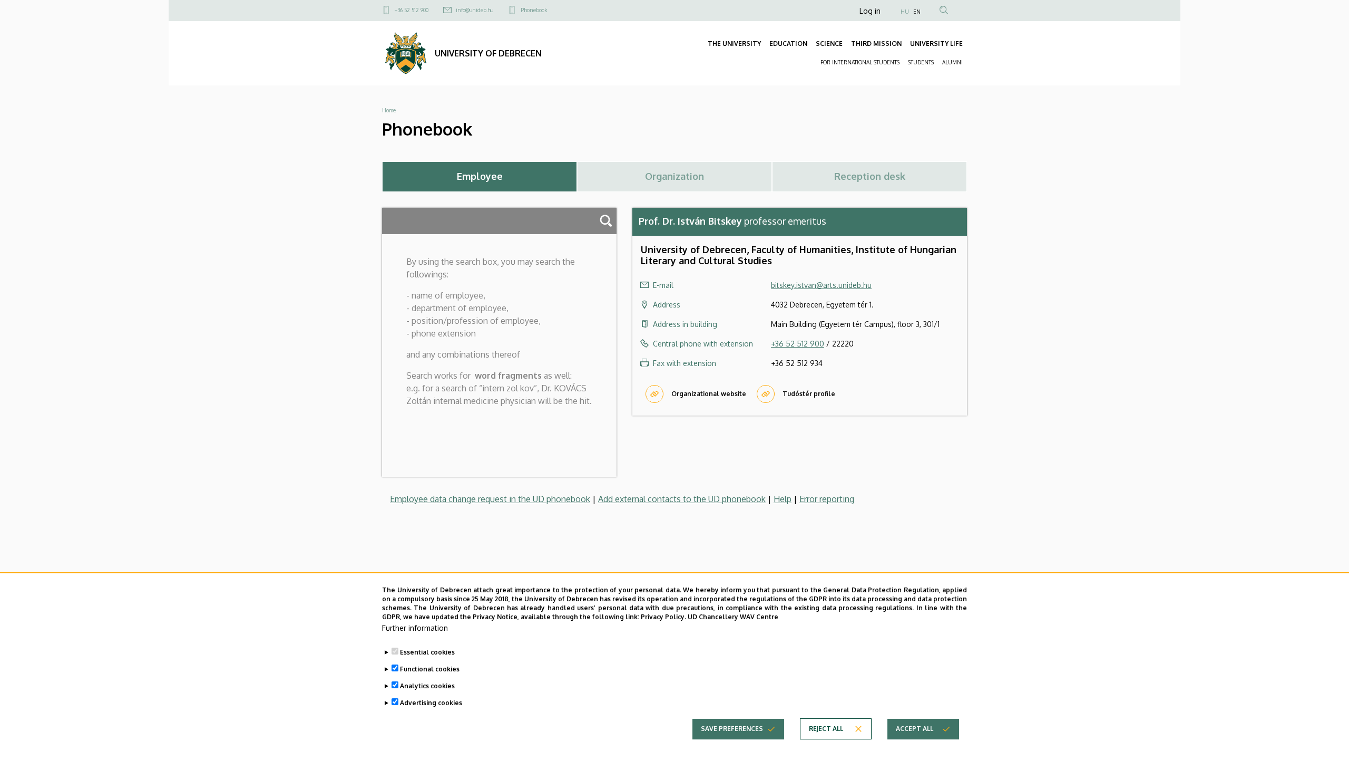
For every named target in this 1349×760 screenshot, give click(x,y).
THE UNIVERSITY (734, 43)
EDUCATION (788, 43)
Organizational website (708, 394)
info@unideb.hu (474, 10)
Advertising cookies (431, 702)
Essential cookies (427, 652)
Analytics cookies (427, 685)
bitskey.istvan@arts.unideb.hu (821, 285)
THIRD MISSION (876, 43)
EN (917, 11)
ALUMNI (952, 62)
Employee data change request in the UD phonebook (490, 499)
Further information (415, 627)
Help (782, 499)
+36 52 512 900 (411, 10)
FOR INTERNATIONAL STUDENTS (860, 62)
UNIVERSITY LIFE (936, 43)
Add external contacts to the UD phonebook (682, 499)
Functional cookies (430, 668)
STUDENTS (921, 62)
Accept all (914, 729)
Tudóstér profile (809, 394)
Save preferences (732, 729)
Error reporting (826, 499)
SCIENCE (829, 43)
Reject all (826, 729)
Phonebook (534, 10)
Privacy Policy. (663, 616)
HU (905, 11)
